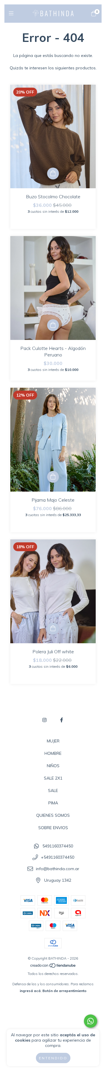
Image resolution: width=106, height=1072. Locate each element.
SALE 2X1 (53, 778)
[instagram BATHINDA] (44, 720)
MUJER (53, 741)
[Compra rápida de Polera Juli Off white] (53, 628)
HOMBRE (53, 753)
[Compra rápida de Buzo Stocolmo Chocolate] (53, 173)
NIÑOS (53, 765)
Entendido (53, 1058)
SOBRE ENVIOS (53, 827)
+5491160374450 (57, 857)
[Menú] (12, 13)
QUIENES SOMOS (53, 815)
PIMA (53, 803)
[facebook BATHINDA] (61, 720)
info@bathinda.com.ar (57, 868)
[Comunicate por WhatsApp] (90, 1021)
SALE (53, 790)
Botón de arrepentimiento (64, 990)
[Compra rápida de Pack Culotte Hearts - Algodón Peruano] (53, 325)
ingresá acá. (31, 990)
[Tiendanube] (53, 967)
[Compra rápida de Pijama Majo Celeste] (53, 477)
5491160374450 (57, 846)
